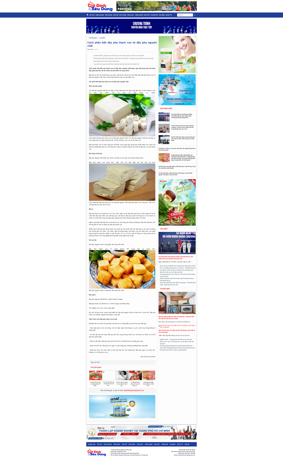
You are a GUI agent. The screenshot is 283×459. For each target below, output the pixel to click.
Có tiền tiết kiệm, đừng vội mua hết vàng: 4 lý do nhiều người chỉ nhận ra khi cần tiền (118, 55)
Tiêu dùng (108, 15)
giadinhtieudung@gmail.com (134, 390)
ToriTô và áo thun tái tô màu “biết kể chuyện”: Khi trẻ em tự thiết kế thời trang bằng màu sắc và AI (182, 127)
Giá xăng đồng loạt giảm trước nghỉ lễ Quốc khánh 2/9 (176, 346)
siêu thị (114, 328)
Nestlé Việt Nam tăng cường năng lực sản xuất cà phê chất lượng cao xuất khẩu (183, 138)
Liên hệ (187, 444)
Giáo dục (130, 15)
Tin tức (99, 444)
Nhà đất (147, 15)
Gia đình (162, 15)
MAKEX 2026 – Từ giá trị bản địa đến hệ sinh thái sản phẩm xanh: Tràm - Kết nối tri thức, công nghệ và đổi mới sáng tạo (177, 341)
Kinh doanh (100, 15)
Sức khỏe (122, 15)
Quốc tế (169, 15)
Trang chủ (91, 444)
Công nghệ (139, 15)
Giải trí (115, 15)
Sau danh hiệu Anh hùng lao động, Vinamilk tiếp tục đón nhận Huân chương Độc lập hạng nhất (181, 116)
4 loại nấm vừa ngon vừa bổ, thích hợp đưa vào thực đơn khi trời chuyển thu (116, 64)
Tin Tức (92, 15)
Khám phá (154, 15)
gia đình (102, 38)
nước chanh (104, 308)
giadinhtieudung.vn (125, 455)
